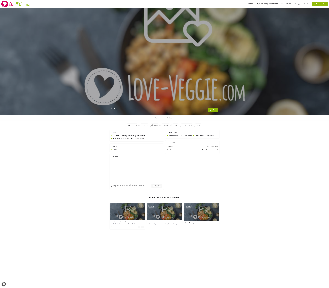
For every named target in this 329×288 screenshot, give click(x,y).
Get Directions (157, 186)
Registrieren (307, 4)
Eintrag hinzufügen (321, 3)
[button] (4, 284)
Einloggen (298, 4)
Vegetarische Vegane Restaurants (267, 4)
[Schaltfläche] (142, 227)
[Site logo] (15, 4)
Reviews (170, 118)
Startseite (251, 4)
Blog (282, 4)
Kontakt (288, 4)
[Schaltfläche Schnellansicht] (139, 227)
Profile (157, 118)
